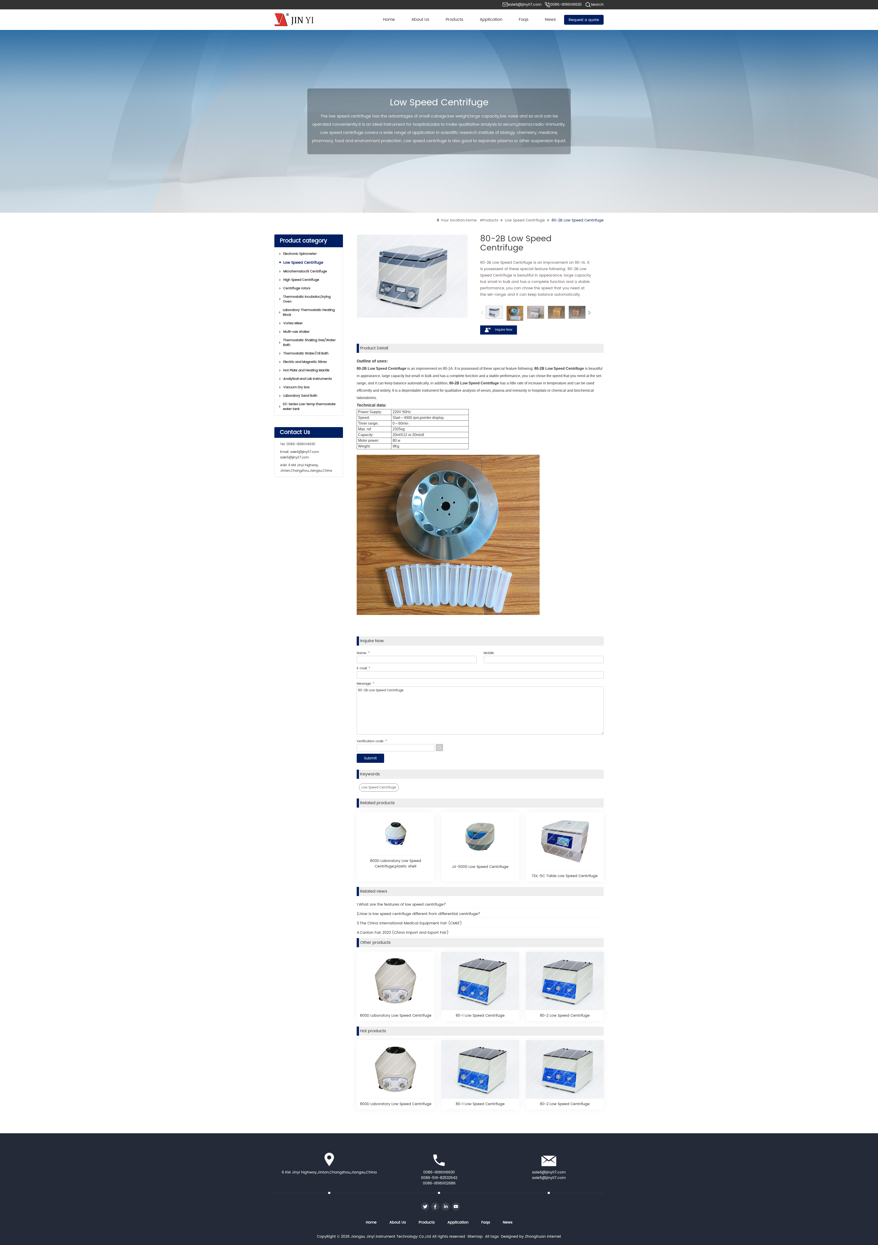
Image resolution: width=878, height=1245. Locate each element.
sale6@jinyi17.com (304, 452)
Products (490, 220)
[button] (589, 313)
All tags (492, 1237)
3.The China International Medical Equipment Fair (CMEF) (409, 923)
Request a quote (584, 20)
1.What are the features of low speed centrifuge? (401, 904)
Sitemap (475, 1237)
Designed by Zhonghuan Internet (531, 1237)
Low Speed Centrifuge (525, 220)
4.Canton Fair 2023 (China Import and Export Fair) (403, 933)
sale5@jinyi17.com (294, 457)
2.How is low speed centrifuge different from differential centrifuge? (418, 914)
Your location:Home (459, 220)
